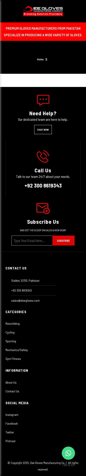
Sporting (11, 341)
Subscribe (63, 240)
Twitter (10, 432)
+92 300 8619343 (43, 185)
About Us (11, 382)
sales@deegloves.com (25, 300)
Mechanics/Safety (17, 350)
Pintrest (10, 441)
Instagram (12, 414)
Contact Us (12, 391)
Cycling (10, 332)
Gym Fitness (13, 359)
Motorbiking (13, 323)
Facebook (12, 423)
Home (40, 59)
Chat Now (43, 129)
